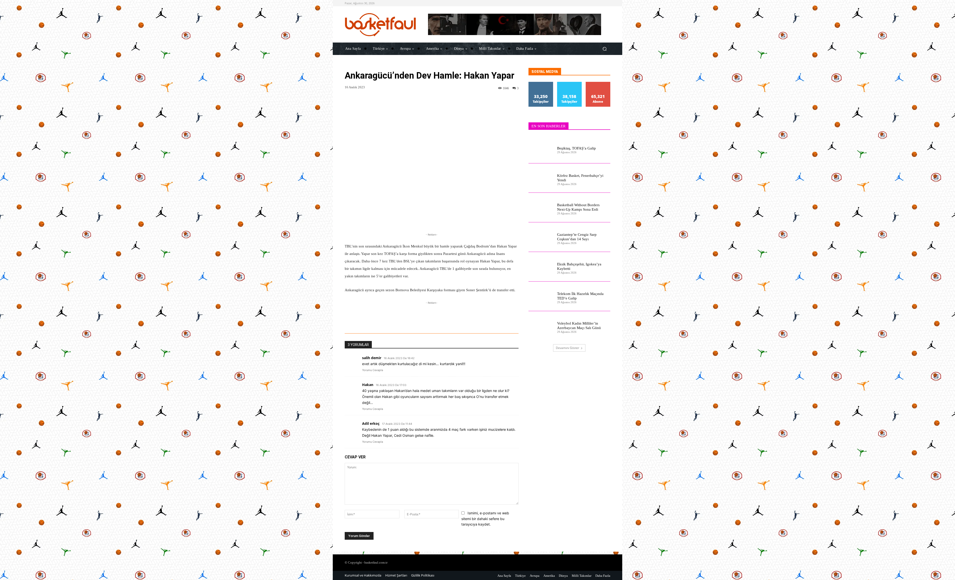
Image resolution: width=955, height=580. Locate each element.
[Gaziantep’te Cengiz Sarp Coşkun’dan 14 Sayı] (540, 237)
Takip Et (541, 84)
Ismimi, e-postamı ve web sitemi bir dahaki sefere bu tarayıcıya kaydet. (485, 518)
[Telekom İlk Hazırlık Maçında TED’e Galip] (540, 296)
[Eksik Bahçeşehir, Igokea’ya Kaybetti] (540, 266)
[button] (604, 48)
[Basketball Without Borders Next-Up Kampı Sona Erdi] (540, 207)
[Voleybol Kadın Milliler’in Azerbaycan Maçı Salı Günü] (540, 326)
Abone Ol (598, 84)
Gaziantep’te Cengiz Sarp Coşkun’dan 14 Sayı (577, 237)
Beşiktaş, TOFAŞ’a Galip (576, 148)
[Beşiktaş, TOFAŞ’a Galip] (540, 148)
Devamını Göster (567, 348)
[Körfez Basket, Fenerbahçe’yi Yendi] (540, 178)
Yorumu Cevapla (372, 370)
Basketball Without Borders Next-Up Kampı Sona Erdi (578, 207)
